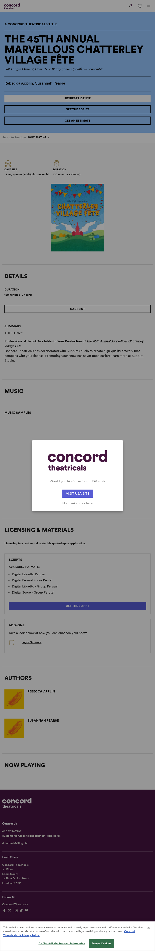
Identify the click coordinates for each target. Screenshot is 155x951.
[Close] (148, 927)
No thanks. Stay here (77, 503)
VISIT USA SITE (77, 493)
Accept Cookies (101, 943)
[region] (77, 936)
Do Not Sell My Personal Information (62, 943)
